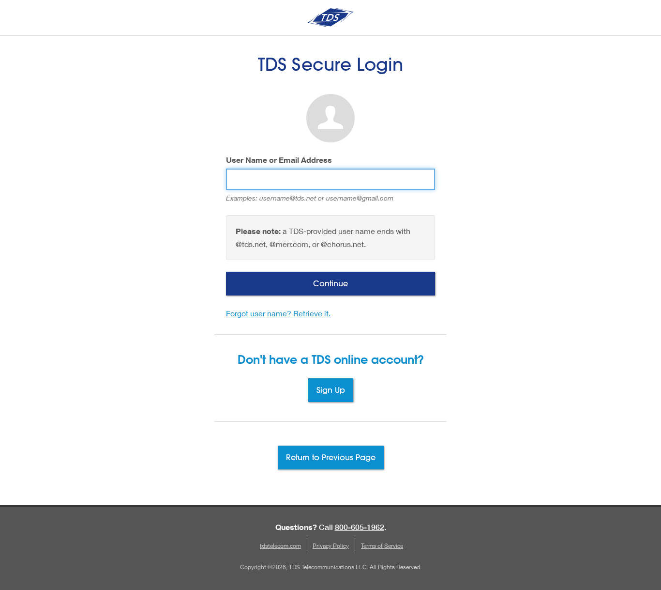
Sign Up (330, 390)
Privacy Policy (331, 545)
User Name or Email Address (279, 160)
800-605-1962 (359, 527)
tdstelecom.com (280, 545)
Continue (330, 283)
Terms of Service (382, 545)
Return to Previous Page (331, 457)
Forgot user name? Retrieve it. (278, 313)
